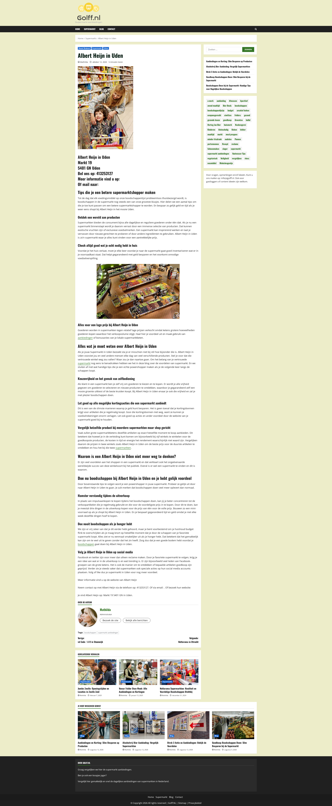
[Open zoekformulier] (256, 29)
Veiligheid (225, 158)
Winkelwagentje (226, 163)
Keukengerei (240, 124)
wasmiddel (212, 163)
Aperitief (244, 100)
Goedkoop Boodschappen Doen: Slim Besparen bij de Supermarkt (229, 744)
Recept (225, 144)
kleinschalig (223, 129)
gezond (247, 115)
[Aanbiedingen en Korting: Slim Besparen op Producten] (99, 725)
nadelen (228, 139)
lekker (243, 129)
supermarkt (84, 363)
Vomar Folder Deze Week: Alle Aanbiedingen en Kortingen (133, 690)
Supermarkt (89, 29)
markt (220, 134)
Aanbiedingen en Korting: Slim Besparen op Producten (229, 61)
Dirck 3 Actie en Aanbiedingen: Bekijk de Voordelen (228, 71)
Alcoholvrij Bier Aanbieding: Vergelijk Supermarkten (228, 66)
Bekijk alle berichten (137, 620)
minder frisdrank (215, 139)
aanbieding (221, 100)
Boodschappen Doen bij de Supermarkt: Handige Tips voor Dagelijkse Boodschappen (228, 87)
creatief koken (243, 110)
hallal (248, 120)
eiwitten (227, 115)
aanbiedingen (85, 337)
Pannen (238, 139)
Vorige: (90, 640)
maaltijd (211, 134)
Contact (111, 29)
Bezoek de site (110, 620)
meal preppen (231, 134)
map (184, 803)
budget (231, 110)
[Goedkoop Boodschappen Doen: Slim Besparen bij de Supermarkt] (233, 725)
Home (77, 29)
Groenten (239, 120)
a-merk (210, 100)
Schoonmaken (213, 148)
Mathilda (84, 62)
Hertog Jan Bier (214, 124)
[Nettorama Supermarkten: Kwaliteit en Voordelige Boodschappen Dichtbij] (179, 672)
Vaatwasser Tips (238, 153)
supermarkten (123, 447)
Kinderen (211, 129)
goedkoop (227, 120)
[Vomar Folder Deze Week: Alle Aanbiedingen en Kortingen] (138, 672)
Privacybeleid (194, 803)
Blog (101, 29)
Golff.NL (172, 803)
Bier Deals (227, 105)
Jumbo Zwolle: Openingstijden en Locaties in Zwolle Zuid (93, 690)
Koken (234, 129)
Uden (106, 48)
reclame (234, 144)
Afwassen (233, 100)
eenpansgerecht (214, 115)
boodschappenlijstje (216, 110)
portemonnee (213, 144)
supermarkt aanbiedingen (108, 632)
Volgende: (188, 640)
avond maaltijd (214, 105)
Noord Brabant (84, 48)
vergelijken (236, 158)
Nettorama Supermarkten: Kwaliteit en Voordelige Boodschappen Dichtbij (178, 690)
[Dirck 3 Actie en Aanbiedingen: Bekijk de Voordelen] (188, 725)
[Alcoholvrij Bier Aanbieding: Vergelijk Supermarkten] (144, 725)
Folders (238, 115)
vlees (247, 158)
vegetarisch (212, 158)
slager (225, 148)
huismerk (228, 124)
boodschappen (86, 544)
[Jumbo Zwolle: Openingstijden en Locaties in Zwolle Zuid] (97, 672)
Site (180, 803)
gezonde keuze (214, 120)
